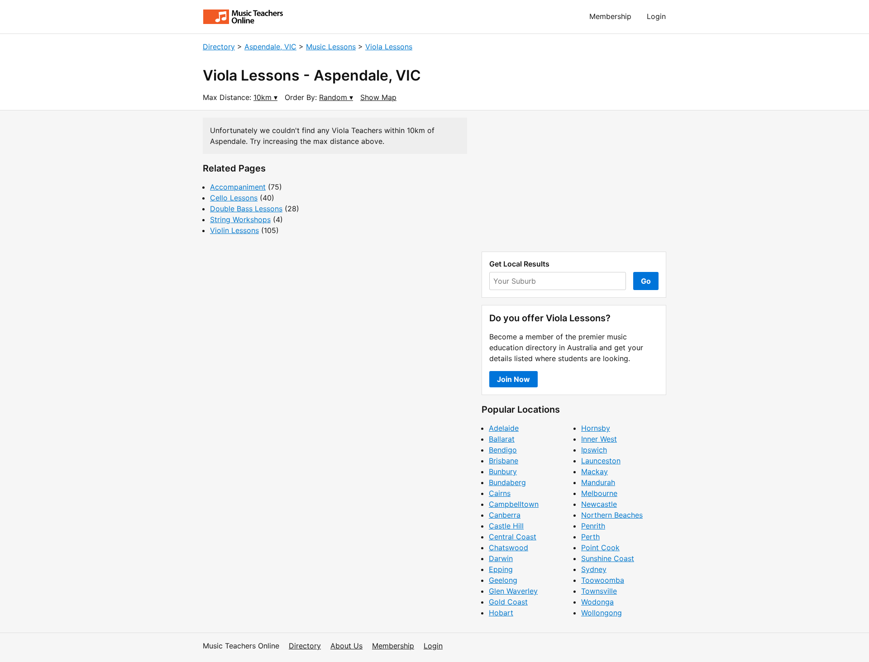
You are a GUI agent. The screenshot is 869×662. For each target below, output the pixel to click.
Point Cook (600, 547)
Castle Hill (506, 525)
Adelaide (504, 428)
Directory (219, 46)
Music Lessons (331, 46)
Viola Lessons (388, 46)
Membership (610, 16)
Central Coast (512, 536)
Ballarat (502, 438)
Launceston (601, 460)
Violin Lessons (234, 230)
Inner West (599, 438)
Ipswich (594, 449)
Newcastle (599, 504)
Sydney (593, 569)
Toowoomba (602, 580)
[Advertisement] (574, 181)
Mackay (594, 471)
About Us (346, 645)
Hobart (501, 612)
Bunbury (503, 471)
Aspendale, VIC (270, 46)
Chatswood (508, 547)
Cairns (500, 493)
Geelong (503, 580)
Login (656, 16)
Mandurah (598, 482)
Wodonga (597, 601)
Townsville (599, 590)
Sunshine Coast (607, 558)
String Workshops (240, 219)
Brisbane (503, 460)
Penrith (593, 525)
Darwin (501, 558)
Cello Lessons (234, 197)
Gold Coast (508, 601)
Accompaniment (238, 186)
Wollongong (601, 612)
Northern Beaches (612, 514)
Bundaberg (507, 482)
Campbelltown (514, 504)
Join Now (513, 379)
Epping (501, 569)
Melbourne (599, 493)
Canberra (504, 514)
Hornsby (595, 428)
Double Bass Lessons (246, 208)
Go (646, 281)
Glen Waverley (513, 590)
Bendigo (503, 449)
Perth (590, 536)
